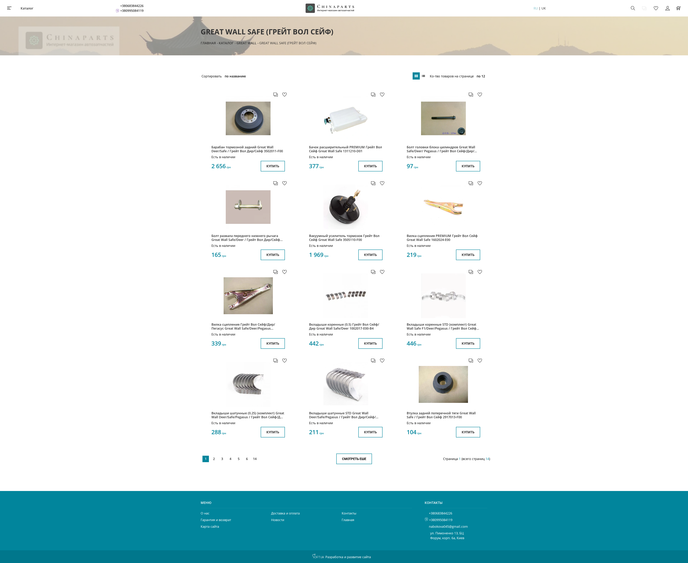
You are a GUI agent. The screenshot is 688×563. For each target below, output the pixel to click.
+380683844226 (132, 6)
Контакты (349, 513)
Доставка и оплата (285, 513)
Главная (208, 43)
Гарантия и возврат (216, 520)
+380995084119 (132, 10)
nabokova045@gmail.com (448, 526)
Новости (277, 520)
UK (543, 8)
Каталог (27, 8)
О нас (205, 513)
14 (255, 459)
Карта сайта (210, 526)
